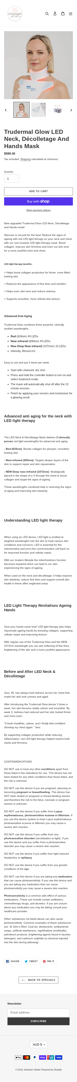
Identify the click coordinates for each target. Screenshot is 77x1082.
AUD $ (37, 1044)
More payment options (39, 210)
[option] (21, 110)
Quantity (8, 171)
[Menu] (71, 13)
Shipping (25, 159)
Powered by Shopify (51, 1069)
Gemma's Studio (32, 1069)
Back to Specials (41, 980)
